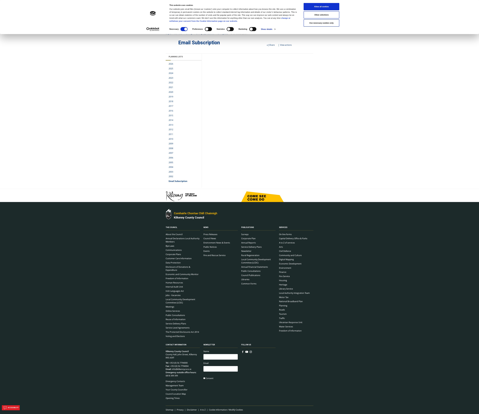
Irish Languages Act (175, 291)
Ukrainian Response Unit (290, 322)
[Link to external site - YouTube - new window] (246, 351)
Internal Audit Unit (174, 286)
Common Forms (248, 283)
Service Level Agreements (178, 327)
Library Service (286, 288)
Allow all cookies (321, 6)
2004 (171, 167)
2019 (171, 96)
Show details (266, 29)
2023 (171, 78)
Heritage (283, 284)
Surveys (245, 234)
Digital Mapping (286, 259)
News (205, 227)
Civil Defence (285, 251)
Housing (283, 280)
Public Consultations (175, 315)
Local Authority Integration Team (294, 293)
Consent (209, 378)
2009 (171, 143)
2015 (171, 115)
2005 (171, 162)
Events (206, 251)
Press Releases (210, 234)
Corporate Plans (173, 254)
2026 (171, 63)
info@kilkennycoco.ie (181, 369)
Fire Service (284, 276)
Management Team (175, 385)
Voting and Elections (175, 336)
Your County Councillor (176, 389)
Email (206, 363)
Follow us (246, 345)
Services (283, 227)
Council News (209, 238)
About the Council (174, 234)
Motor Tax (283, 297)
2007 (171, 153)
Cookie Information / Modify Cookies (226, 409)
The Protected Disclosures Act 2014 (182, 332)
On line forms (285, 234)
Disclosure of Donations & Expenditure (178, 269)
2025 (171, 68)
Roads (282, 309)
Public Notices (210, 247)
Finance (282, 272)
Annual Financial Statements (254, 267)
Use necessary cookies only (321, 23)
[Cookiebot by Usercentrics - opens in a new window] (153, 29)
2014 (171, 120)
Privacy (180, 409)
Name (206, 351)
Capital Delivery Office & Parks (293, 238)
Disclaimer (192, 409)
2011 (171, 134)
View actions (286, 45)
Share (272, 45)
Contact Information (176, 345)
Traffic (282, 318)
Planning (283, 305)
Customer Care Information (179, 258)
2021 (171, 87)
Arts (281, 247)
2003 (171, 171)
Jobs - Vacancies (173, 295)
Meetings (170, 306)
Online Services (173, 311)
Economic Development (290, 263)
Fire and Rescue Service (214, 255)
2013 (171, 124)
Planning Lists (176, 57)
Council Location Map (176, 394)
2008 (171, 148)
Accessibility (12, 408)
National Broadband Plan (291, 301)
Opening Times (173, 398)
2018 (171, 101)
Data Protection (173, 262)
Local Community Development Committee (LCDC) (180, 301)
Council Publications (250, 275)
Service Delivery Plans (176, 323)
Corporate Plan (248, 238)
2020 (171, 92)
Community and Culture (290, 255)
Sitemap (169, 409)
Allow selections (321, 15)
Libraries (245, 279)
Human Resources (174, 282)
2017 (171, 106)
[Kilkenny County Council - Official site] (168, 213)
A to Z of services (287, 242)
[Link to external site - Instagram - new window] (250, 351)
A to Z (203, 409)
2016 (171, 110)
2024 (171, 73)
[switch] (208, 29)
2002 (171, 176)
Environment (285, 268)
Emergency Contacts (175, 381)
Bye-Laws (170, 246)
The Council (171, 227)
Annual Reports (248, 242)
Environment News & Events (216, 242)
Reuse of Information (175, 319)
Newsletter (246, 251)
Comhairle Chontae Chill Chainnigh (195, 213)
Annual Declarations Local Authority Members (182, 240)
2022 (171, 82)
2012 (171, 129)
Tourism (283, 314)
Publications (247, 227)
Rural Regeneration (250, 255)
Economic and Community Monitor (182, 274)
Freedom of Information (177, 278)
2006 (171, 157)
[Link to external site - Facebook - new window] (242, 351)
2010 (171, 139)
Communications (174, 250)
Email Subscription (178, 181)
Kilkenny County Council (189, 217)
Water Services (286, 326)
